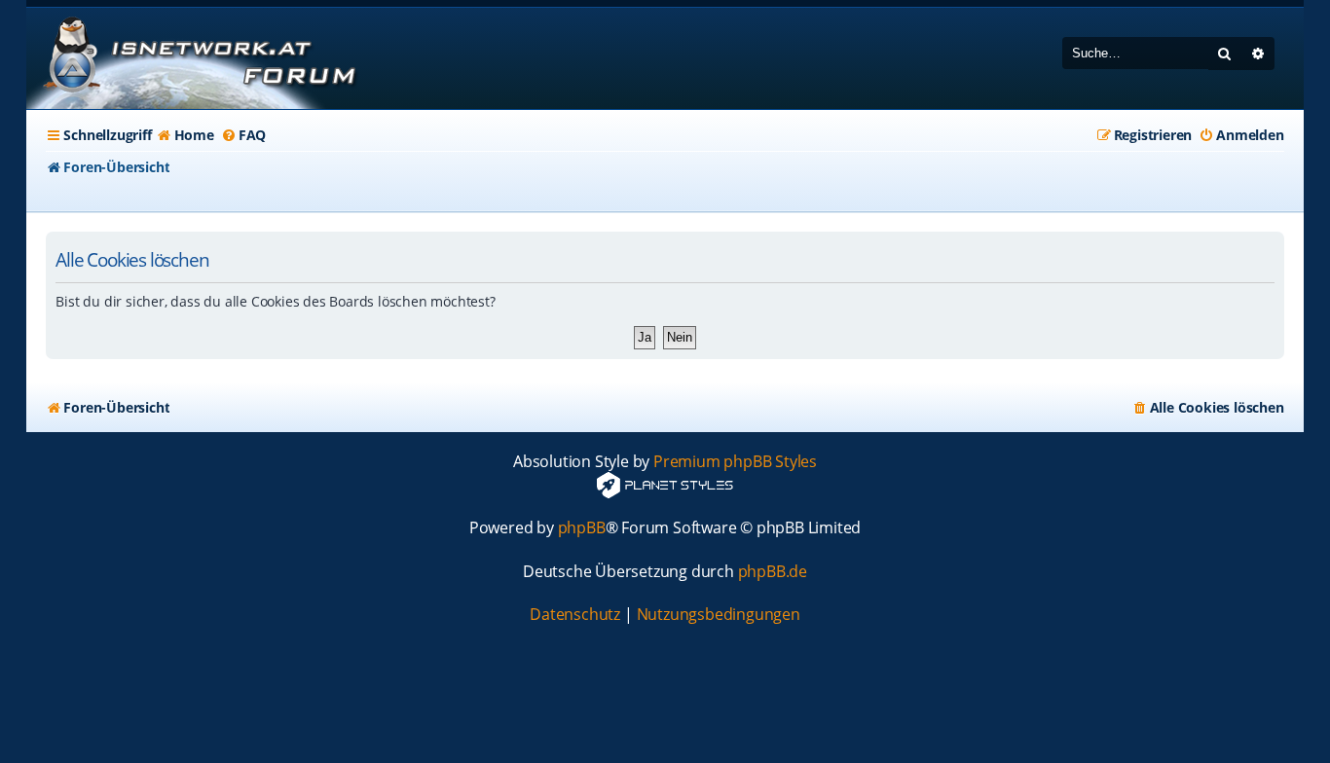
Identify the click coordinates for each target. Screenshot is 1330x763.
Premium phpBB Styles (735, 462)
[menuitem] (185, 135)
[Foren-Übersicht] (196, 58)
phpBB (582, 528)
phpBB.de (772, 572)
